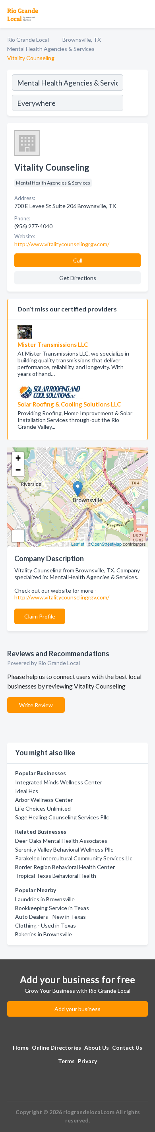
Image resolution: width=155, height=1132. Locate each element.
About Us (96, 1047)
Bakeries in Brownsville (43, 934)
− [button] (18, 470)
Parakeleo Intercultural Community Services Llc (73, 858)
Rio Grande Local (28, 39)
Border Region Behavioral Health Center (65, 867)
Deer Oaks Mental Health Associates (61, 840)
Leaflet (77, 544)
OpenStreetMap (106, 544)
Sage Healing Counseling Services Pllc (62, 817)
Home (21, 1047)
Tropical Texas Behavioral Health (55, 875)
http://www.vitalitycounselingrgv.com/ (61, 597)
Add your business (77, 1009)
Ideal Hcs (26, 791)
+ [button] (18, 458)
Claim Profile (39, 616)
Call (77, 260)
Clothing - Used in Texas (45, 925)
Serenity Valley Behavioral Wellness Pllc (64, 849)
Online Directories (56, 1047)
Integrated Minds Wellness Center (58, 782)
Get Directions (77, 277)
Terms (66, 1061)
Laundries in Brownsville (45, 899)
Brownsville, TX (81, 39)
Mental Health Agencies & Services (51, 48)
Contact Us (127, 1047)
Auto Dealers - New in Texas (50, 916)
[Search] (135, 93)
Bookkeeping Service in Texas (52, 907)
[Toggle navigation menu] (144, 14)
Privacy (87, 1061)
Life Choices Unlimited (43, 808)
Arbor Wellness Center (44, 799)
